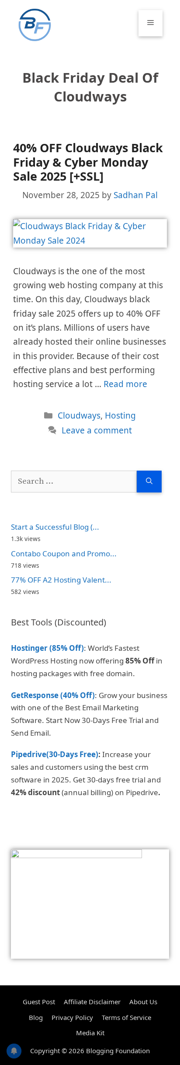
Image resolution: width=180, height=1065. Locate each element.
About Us (143, 1001)
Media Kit (90, 1032)
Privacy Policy (72, 1017)
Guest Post (39, 1001)
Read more (125, 384)
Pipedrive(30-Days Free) (54, 754)
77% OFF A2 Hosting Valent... (61, 580)
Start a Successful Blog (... (55, 527)
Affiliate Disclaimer (92, 1001)
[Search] (149, 482)
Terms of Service (126, 1017)
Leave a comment (97, 430)
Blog (36, 1017)
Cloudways (79, 415)
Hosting (120, 415)
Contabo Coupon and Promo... (64, 553)
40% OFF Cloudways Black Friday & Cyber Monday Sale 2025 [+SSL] (88, 162)
